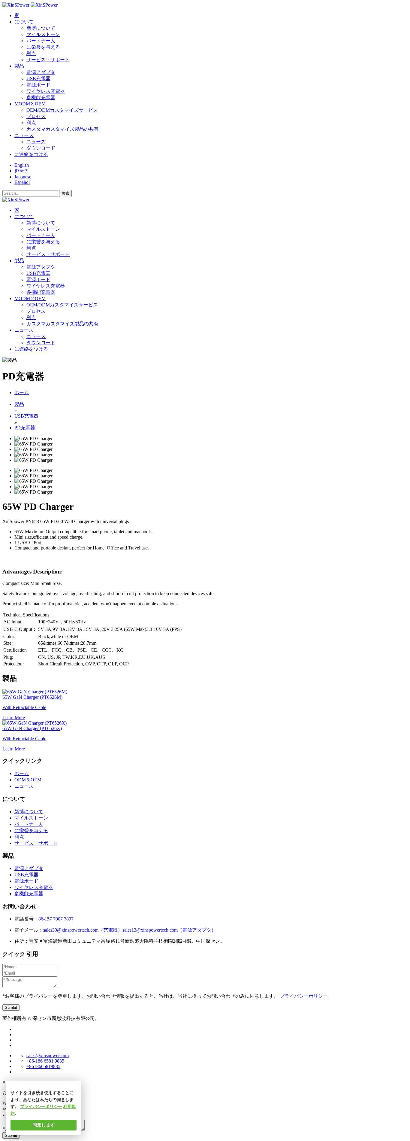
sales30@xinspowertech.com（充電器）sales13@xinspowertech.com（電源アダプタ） (129, 930)
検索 (65, 193)
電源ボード (38, 84)
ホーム (21, 773)
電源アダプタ (40, 72)
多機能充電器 (40, 97)
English (21, 165)
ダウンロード (40, 148)
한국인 (21, 170)
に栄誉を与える (43, 47)
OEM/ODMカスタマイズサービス (62, 110)
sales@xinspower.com (47, 1055)
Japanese (22, 176)
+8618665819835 (43, 1066)
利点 (31, 53)
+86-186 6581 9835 (45, 1060)
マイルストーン (43, 34)
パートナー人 (40, 40)
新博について (40, 28)
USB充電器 (38, 78)
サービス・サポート (48, 59)
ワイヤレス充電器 (45, 91)
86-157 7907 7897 (56, 918)
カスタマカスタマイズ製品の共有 (62, 129)
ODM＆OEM (27, 779)
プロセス (36, 116)
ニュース (36, 141)
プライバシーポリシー (304, 996)
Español (22, 182)
